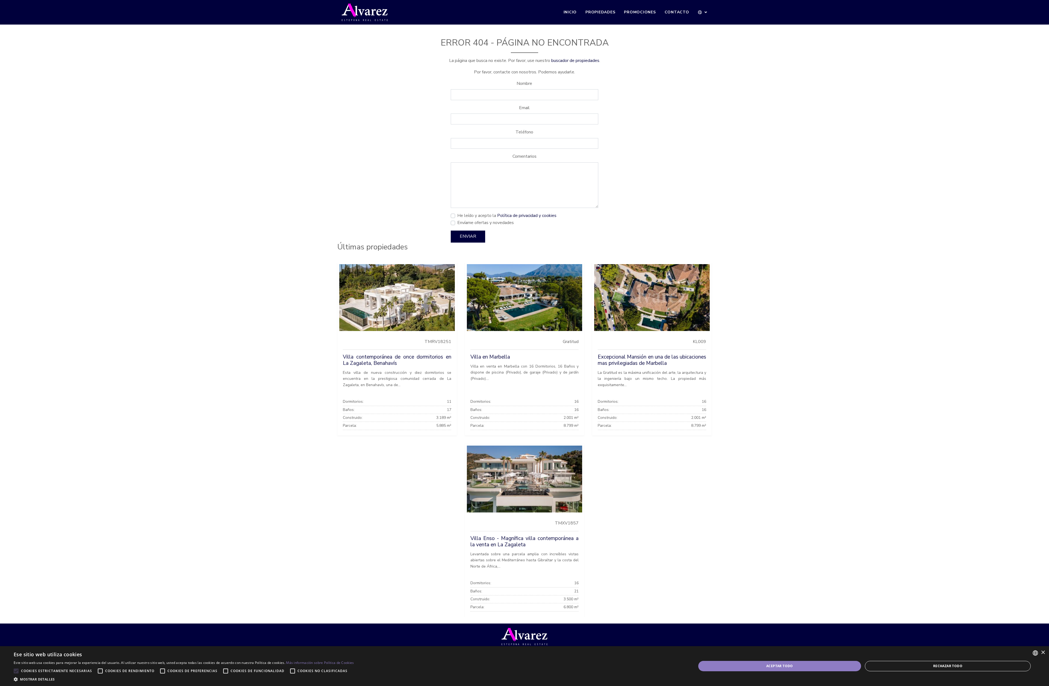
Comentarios (524, 156)
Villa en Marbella (490, 356)
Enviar (468, 236)
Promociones (640, 12)
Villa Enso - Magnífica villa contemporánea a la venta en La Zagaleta (524, 541)
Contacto (677, 12)
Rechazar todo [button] (947, 666)
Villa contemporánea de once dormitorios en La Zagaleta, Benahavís (397, 360)
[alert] (524, 666)
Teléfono (524, 132)
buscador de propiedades (575, 61)
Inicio (570, 12)
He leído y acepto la (506, 216)
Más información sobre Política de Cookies (320, 662)
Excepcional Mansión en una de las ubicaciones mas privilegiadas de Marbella (652, 360)
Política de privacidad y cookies (526, 216)
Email (524, 108)
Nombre (524, 83)
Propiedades (600, 12)
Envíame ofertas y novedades (485, 223)
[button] (703, 12)
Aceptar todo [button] (779, 666)
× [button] (1043, 653)
